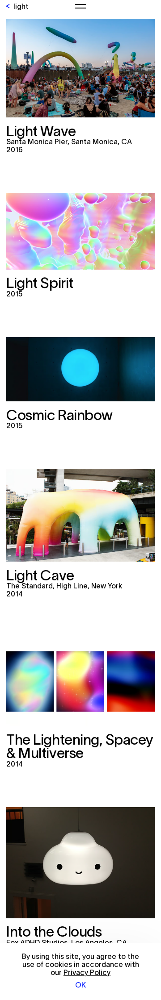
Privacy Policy (87, 972)
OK (80, 985)
